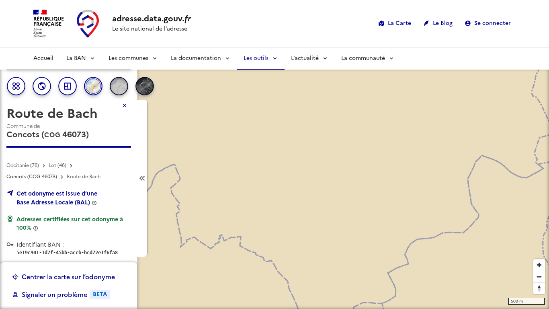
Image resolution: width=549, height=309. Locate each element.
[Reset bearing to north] (539, 288)
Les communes (128, 58)
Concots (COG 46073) (31, 176)
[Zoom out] (539, 276)
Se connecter (492, 23)
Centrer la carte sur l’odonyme (68, 277)
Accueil (43, 58)
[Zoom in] (539, 265)
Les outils (256, 58)
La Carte (399, 23)
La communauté (363, 58)
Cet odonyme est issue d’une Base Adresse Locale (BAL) (56, 198)
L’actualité (305, 58)
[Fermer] (124, 105)
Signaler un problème (64, 294)
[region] (274, 178)
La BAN (76, 58)
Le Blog (443, 23)
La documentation (196, 58)
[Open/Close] (142, 178)
